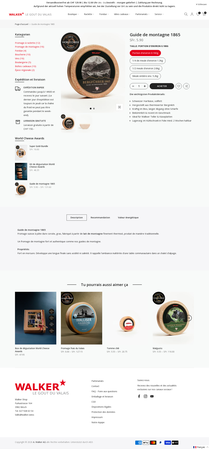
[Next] (189, 318)
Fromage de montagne (29, 46)
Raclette (88, 14)
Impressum (97, 417)
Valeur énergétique (128, 217)
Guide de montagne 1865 (42, 183)
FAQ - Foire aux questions (104, 391)
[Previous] (20, 318)
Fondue (103, 14)
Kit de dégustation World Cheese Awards (42, 165)
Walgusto (157, 348)
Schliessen (8, 4)
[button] (201, 447)
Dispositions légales (101, 406)
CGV (93, 401)
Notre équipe (97, 422)
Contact (95, 386)
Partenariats (141, 14)
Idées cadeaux (121, 14)
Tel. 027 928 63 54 (24, 410)
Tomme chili (113, 348)
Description (77, 217)
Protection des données (103, 412)
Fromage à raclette (27, 42)
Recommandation (100, 217)
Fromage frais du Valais (72, 348)
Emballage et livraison (102, 396)
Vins (19, 58)
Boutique (72, 14)
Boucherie (22, 54)
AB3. (91, 442)
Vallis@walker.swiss (24, 414)
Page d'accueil (21, 24)
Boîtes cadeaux (25, 66)
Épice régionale (25, 69)
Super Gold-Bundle (39, 146)
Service (158, 14)
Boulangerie (23, 62)
